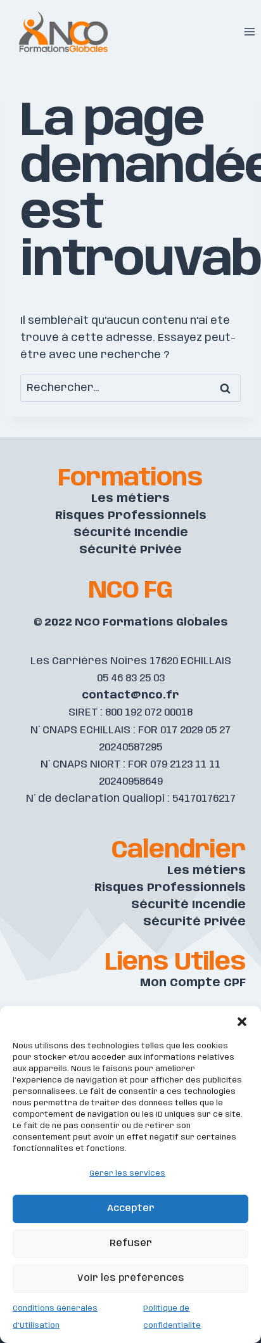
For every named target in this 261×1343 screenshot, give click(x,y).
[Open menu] (249, 31)
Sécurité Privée (130, 550)
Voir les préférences (130, 1278)
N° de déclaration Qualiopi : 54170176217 (131, 798)
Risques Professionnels (131, 516)
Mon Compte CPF (193, 983)
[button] (242, 1021)
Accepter (131, 1209)
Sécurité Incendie (130, 533)
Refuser (131, 1243)
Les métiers (130, 498)
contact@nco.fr (130, 695)
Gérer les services (127, 1173)
